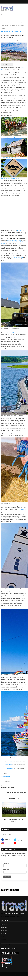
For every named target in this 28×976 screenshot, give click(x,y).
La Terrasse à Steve (7, 764)
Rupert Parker (10, 40)
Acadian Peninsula (5, 776)
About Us (3, 936)
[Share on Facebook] (17, 781)
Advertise (3, 939)
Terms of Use (4, 924)
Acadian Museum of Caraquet (14, 240)
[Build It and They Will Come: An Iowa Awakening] (14, 809)
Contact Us (3, 933)
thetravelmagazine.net (6, 962)
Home (2, 20)
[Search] (26, 15)
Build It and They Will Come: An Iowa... (14, 819)
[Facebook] (7, 1)
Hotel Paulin (19, 230)
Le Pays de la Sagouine (12, 332)
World (8, 20)
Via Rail (14, 182)
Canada (10, 22)
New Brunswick (18, 22)
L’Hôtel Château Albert (18, 257)
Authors (3, 942)
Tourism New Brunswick (8, 768)
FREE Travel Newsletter (6, 945)
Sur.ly (9, 965)
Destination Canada (7, 772)
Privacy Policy (4, 927)
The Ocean (10, 761)
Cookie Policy (4, 930)
